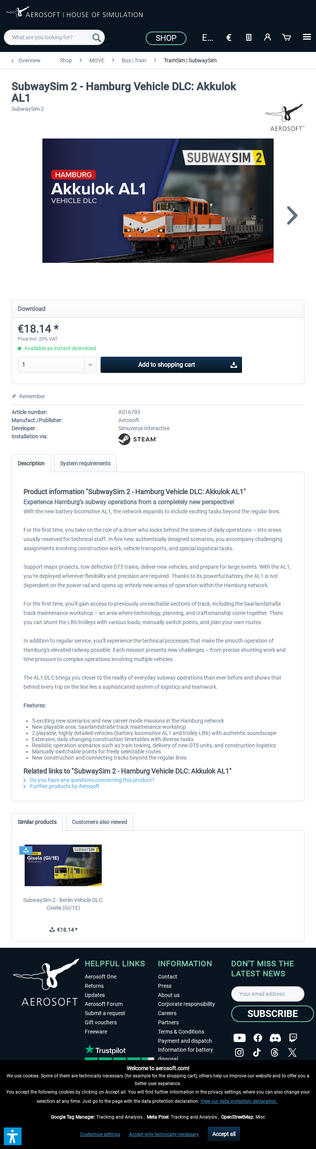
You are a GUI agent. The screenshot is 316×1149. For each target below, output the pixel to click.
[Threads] (274, 1052)
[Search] (97, 37)
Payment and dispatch (185, 1041)
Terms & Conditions (181, 1032)
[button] (13, 1136)
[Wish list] (248, 36)
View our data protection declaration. (238, 1101)
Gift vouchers (101, 1022)
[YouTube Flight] (239, 1038)
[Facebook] (258, 1038)
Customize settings (100, 1134)
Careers (167, 1013)
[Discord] (275, 1038)
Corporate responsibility (186, 1004)
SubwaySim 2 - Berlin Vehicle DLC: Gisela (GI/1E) (63, 904)
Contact (167, 977)
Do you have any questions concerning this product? (92, 780)
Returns (94, 986)
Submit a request (105, 1013)
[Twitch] (293, 1038)
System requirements (85, 463)
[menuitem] (54, 37)
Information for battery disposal (185, 1054)
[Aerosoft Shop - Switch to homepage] (74, 16)
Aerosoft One (100, 977)
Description (31, 463)
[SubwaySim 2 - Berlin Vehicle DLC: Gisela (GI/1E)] (63, 865)
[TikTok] (257, 1052)
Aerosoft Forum (104, 1004)
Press (164, 986)
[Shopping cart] (287, 36)
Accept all (223, 1134)
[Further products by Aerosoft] (285, 117)
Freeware (96, 1032)
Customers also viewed (99, 822)
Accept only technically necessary (164, 1134)
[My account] (268, 36)
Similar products (37, 822)
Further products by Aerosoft (64, 786)
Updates (95, 995)
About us (169, 995)
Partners (168, 1022)
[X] (292, 1052)
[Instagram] (239, 1052)
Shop (166, 38)
